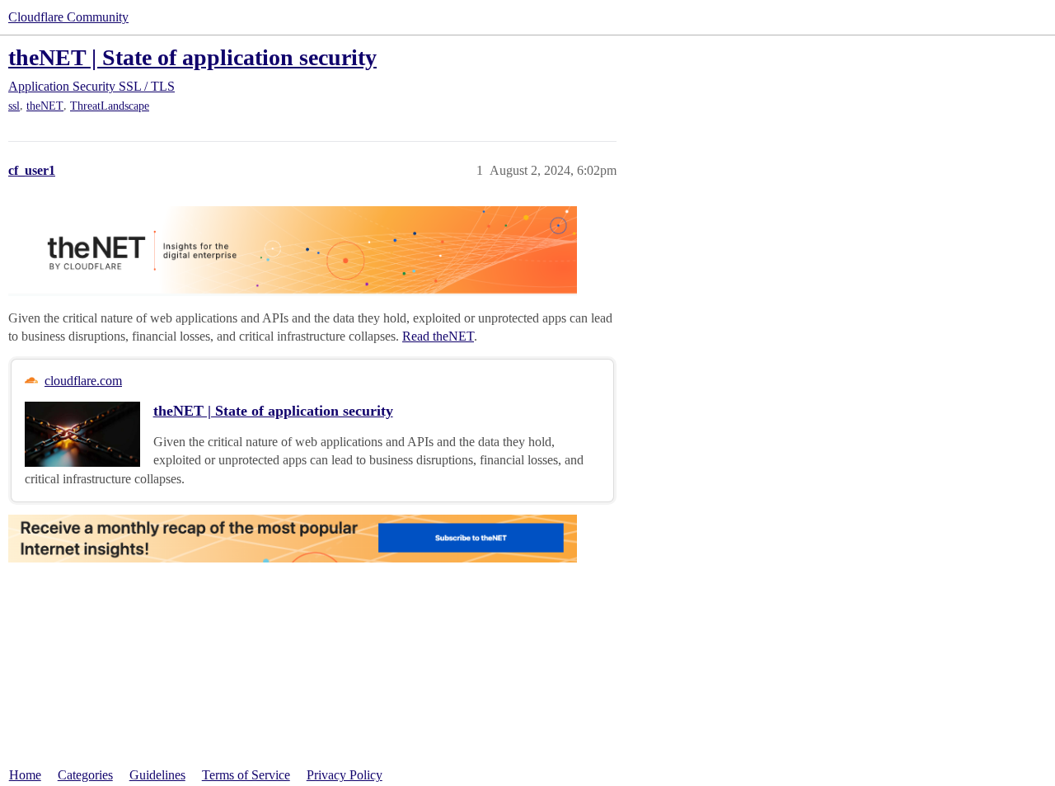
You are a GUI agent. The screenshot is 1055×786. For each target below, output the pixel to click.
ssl (14, 106)
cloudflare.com (83, 381)
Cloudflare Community (68, 17)
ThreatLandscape (109, 106)
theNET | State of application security (192, 57)
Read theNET (438, 336)
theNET (44, 106)
